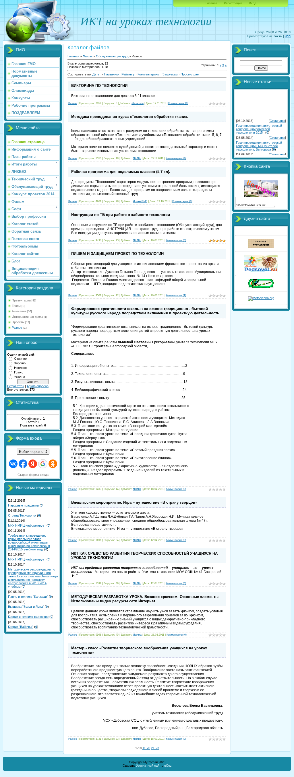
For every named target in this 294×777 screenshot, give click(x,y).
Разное (17, 327)
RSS (288, 36)
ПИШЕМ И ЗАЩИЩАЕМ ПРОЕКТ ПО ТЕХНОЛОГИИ (117, 254)
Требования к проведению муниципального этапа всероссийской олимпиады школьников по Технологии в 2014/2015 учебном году (29, 542)
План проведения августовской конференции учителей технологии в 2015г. (259, 127)
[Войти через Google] (42, 463)
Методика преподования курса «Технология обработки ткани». (129, 116)
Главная (211, 3)
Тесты (16, 305)
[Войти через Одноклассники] (53, 463)
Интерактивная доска (27, 316)
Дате (95, 74)
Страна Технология (22, 515)
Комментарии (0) (178, 103)
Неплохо (20, 367)
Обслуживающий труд (112, 56)
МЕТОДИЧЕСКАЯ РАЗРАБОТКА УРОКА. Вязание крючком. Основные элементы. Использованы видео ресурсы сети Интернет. (145, 599)
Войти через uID (33, 451)
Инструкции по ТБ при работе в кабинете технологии (120, 215)
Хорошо (20, 363)
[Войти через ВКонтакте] (13, 463)
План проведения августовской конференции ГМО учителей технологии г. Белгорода (259, 144)
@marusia (137, 103)
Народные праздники (23, 505)
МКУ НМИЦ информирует (27, 525)
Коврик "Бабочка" (20, 626)
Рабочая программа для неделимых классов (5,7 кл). (120, 172)
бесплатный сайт (148, 765)
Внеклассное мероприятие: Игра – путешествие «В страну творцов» (134, 502)
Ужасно (19, 377)
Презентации (21, 300)
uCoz (168, 765)
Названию (111, 74)
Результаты (15, 386)
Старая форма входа (33, 474)
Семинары (277, 119)
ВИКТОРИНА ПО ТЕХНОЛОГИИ (99, 85)
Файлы (87, 56)
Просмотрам (190, 74)
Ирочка (137, 634)
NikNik (137, 158)
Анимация (19, 311)
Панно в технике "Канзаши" (28, 596)
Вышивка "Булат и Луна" (26, 606)
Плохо (18, 372)
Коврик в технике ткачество (28, 616)
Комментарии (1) (176, 295)
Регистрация (233, 3)
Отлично (20, 358)
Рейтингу (128, 74)
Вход (252, 3)
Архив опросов (38, 386)
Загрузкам (170, 74)
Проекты (18, 322)
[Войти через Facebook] (23, 463)
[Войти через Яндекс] (32, 463)
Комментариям (149, 74)
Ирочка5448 (140, 201)
